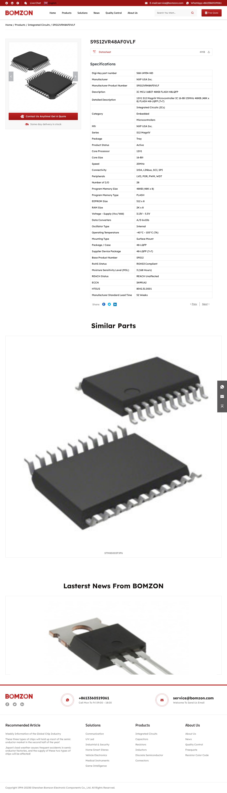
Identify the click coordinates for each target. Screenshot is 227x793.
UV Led (90, 739)
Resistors (140, 744)
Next (205, 303)
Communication (95, 733)
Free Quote (213, 13)
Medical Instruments (97, 760)
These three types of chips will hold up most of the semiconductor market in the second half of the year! (38, 741)
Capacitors (141, 739)
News (97, 13)
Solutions (83, 13)
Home (53, 13)
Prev (194, 303)
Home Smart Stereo (97, 749)
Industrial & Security (97, 744)
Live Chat (35, 2)
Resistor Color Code (197, 755)
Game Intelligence (96, 765)
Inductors (141, 749)
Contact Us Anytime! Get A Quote (46, 116)
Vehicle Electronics (96, 755)
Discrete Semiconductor (149, 755)
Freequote (191, 749)
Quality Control (114, 13)
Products (66, 13)
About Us (133, 13)
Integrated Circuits (39, 24)
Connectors (142, 760)
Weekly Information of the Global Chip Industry (33, 733)
